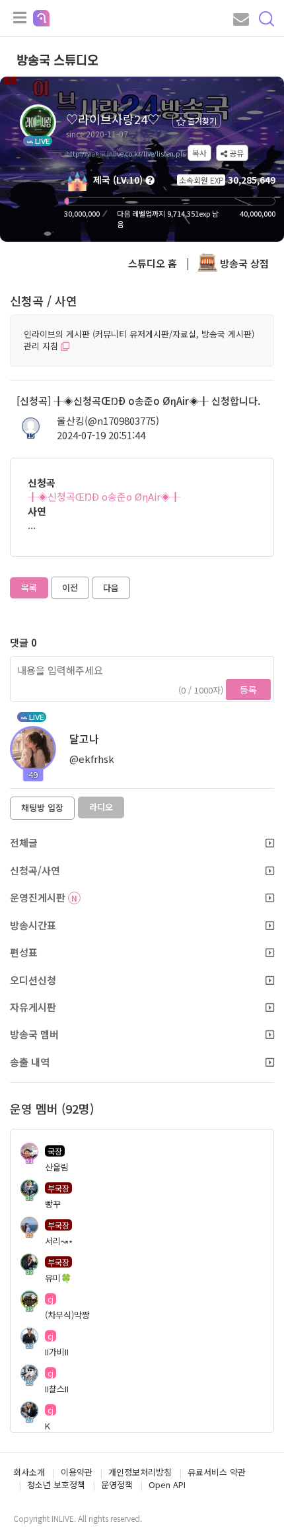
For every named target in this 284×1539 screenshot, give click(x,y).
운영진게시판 (43, 897)
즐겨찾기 (201, 120)
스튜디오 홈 (152, 263)
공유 (235, 153)
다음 (111, 587)
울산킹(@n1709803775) (108, 420)
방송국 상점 (243, 263)
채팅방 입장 (42, 807)
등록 (248, 689)
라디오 (101, 807)
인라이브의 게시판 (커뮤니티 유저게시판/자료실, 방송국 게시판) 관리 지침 (139, 340)
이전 (70, 587)
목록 (29, 587)
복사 (199, 153)
